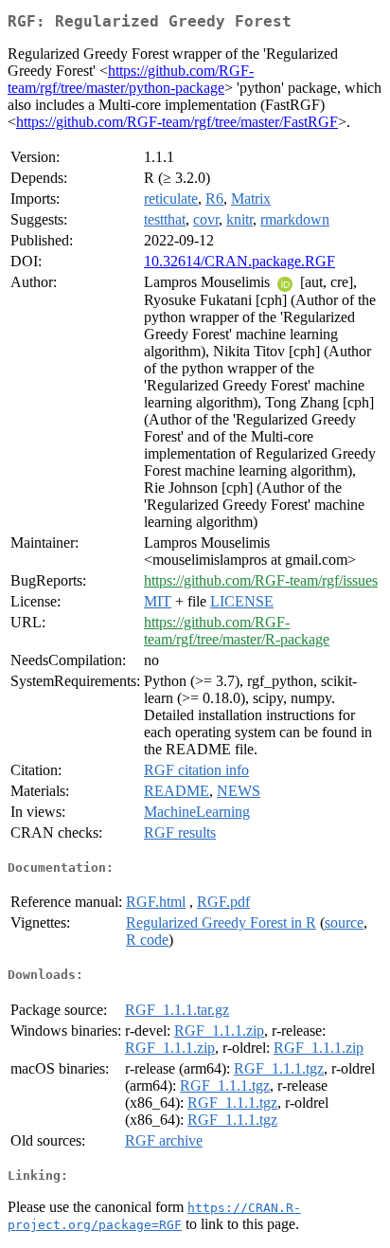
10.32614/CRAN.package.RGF (239, 261)
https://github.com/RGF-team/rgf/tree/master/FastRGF (177, 122)
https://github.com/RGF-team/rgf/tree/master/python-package (131, 79)
